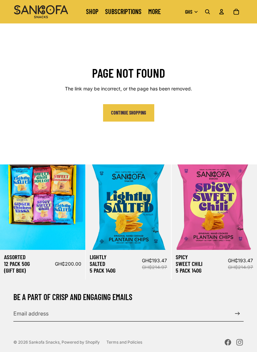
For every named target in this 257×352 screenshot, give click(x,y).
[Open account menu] (221, 11)
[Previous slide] (10, 207)
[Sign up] (237, 313)
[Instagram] (240, 342)
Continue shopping (128, 113)
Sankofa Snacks (44, 342)
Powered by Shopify (81, 342)
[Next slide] (75, 207)
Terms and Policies (124, 342)
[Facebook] (228, 342)
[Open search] (207, 11)
